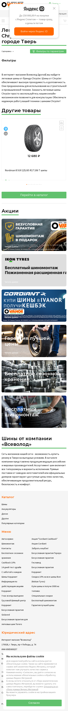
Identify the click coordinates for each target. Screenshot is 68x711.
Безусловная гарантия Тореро (46, 553)
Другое (5, 518)
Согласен (34, 703)
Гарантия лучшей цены (43, 605)
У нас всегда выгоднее (13, 595)
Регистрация (59, 13)
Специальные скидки (42, 595)
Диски (5, 513)
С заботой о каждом (12, 572)
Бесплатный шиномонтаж (44, 600)
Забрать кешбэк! (40, 548)
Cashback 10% (8, 562)
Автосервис (7, 538)
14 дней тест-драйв (11, 567)
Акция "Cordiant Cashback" (44, 538)
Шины (4, 504)
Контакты (6, 548)
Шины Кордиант (9, 576)
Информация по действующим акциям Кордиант (12, 586)
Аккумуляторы (9, 509)
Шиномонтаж (8, 543)
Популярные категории (13, 523)
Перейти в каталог (34, 195)
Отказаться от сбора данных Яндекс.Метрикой (32, 688)
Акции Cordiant (39, 543)
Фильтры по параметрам (50, 51)
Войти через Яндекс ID (34, 31)
